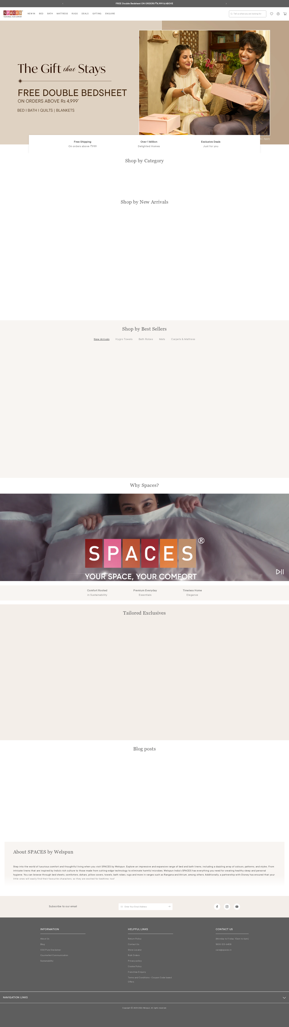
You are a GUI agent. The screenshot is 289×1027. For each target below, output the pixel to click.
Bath (50, 14)
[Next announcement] (226, 3)
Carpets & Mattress (183, 339)
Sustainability (46, 961)
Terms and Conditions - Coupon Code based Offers (150, 980)
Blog (42, 944)
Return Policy (134, 939)
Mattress (62, 14)
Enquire (110, 14)
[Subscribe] (169, 906)
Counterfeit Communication (54, 955)
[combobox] (247, 14)
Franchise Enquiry (137, 972)
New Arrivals (101, 339)
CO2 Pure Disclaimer (50, 950)
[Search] (232, 14)
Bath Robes (146, 339)
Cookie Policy (134, 966)
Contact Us (133, 944)
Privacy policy (135, 961)
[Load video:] (144, 537)
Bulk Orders (134, 955)
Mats (162, 339)
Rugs (75, 14)
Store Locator (135, 950)
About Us (44, 939)
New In (31, 14)
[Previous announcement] (62, 3)
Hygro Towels (123, 339)
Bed (41, 14)
